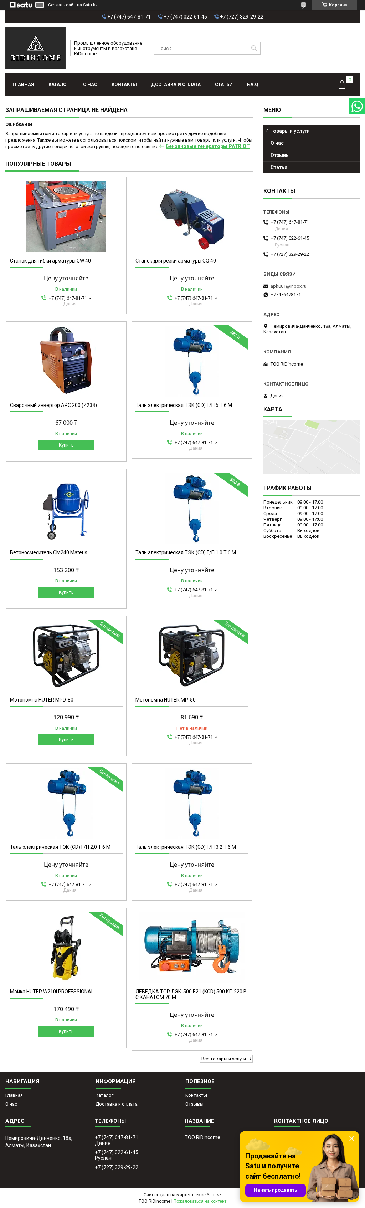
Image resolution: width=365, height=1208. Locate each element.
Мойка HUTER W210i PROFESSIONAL (52, 991)
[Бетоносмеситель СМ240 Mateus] (66, 508)
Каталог (58, 84)
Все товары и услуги (223, 1058)
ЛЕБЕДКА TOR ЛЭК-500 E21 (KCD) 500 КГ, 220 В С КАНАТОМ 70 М (191, 994)
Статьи (224, 84)
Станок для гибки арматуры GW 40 (50, 261)
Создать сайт (61, 4)
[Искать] (254, 48)
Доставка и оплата (176, 84)
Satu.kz (214, 1194)
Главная (23, 84)
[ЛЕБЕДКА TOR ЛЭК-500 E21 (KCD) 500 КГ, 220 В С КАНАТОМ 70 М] (191, 947)
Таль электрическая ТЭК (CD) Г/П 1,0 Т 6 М (185, 552)
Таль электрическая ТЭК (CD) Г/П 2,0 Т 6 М (60, 847)
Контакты (124, 84)
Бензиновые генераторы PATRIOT (208, 146)
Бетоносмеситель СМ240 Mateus (48, 552)
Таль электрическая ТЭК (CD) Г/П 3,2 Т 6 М (185, 847)
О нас (90, 84)
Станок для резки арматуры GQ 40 (175, 261)
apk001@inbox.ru (289, 286)
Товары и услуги (290, 131)
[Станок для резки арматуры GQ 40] (191, 216)
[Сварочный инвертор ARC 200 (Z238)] (66, 361)
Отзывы (280, 155)
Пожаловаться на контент (200, 1201)
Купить (66, 445)
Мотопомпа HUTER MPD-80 (41, 700)
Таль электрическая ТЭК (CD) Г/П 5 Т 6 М (183, 405)
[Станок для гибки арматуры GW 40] (66, 216)
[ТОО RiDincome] (35, 48)
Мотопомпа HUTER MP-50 (165, 700)
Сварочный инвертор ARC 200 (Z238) (53, 405)
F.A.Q (252, 84)
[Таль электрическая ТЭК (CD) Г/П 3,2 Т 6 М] (191, 803)
